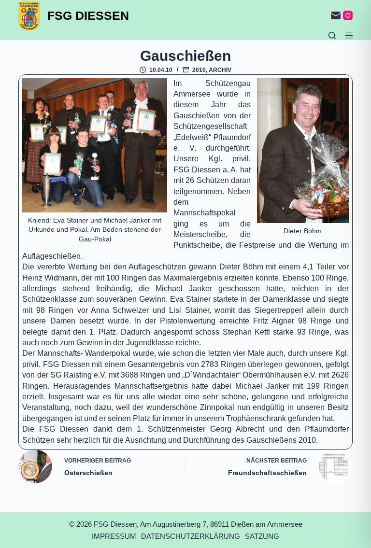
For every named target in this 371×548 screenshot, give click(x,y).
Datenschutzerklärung (190, 536)
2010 (199, 70)
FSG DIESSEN (88, 15)
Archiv (220, 70)
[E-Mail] (336, 15)
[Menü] (349, 35)
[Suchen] (332, 35)
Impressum (114, 536)
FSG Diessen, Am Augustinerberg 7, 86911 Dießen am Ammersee (198, 524)
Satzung (262, 536)
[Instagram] (348, 15)
